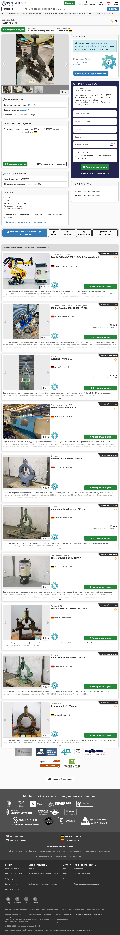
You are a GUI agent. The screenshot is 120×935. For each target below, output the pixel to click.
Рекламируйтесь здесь (61, 779)
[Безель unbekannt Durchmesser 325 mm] (26, 523)
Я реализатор (84, 152)
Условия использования (77, 930)
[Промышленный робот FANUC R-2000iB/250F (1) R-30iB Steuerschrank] (26, 271)
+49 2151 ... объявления (89, 191)
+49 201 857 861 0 (73, 836)
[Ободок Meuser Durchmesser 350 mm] (26, 472)
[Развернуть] (60, 299)
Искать (113, 9)
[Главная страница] (2, 14)
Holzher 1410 (31, 851)
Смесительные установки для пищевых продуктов (61, 851)
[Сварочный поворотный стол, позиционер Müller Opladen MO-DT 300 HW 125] (26, 321)
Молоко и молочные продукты (99, 851)
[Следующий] (66, 64)
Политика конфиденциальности (95, 173)
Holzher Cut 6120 (15, 851)
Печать (53, 234)
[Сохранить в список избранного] (111, 21)
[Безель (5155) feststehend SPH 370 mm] (26, 719)
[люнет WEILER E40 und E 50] (26, 372)
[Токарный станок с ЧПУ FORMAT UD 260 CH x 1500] (26, 421)
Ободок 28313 (33, 105)
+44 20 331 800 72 (17, 836)
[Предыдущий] (4, 64)
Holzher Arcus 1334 (44, 857)
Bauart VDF (25, 110)
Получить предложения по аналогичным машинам (95, 157)
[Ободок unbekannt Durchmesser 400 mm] (26, 671)
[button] (116, 3)
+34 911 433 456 (72, 840)
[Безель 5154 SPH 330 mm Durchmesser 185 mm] (26, 622)
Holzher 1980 (61, 857)
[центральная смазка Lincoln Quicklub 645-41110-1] (26, 571)
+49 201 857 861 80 (18, 840)
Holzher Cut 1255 (77, 857)
